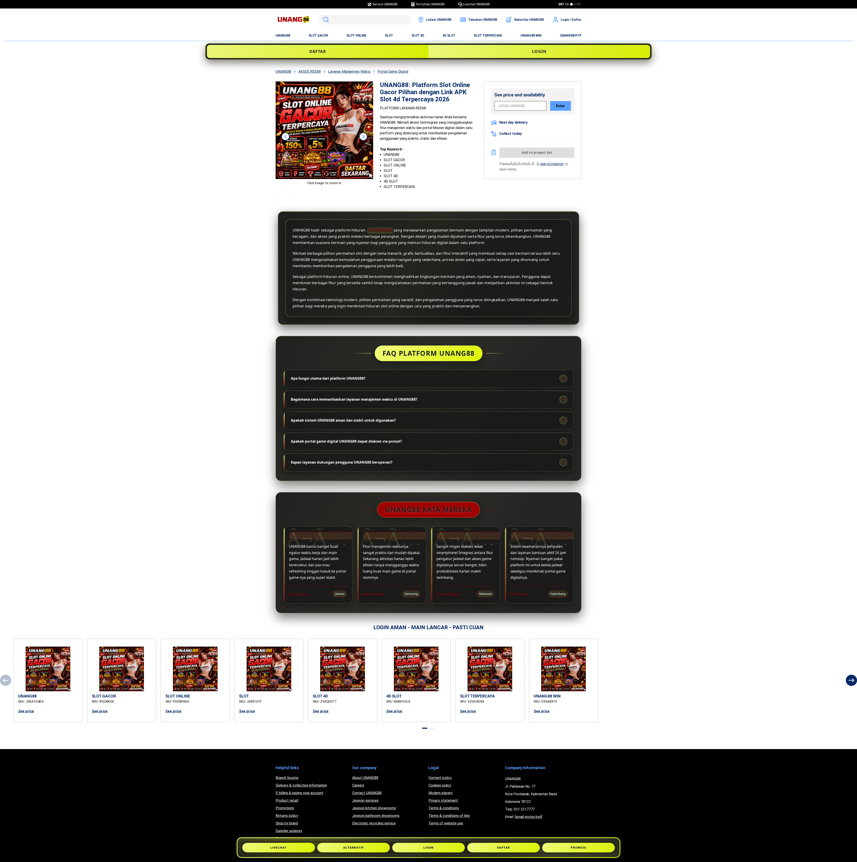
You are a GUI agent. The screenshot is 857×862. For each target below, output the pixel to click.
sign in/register (552, 164)
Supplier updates (289, 831)
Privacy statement (443, 800)
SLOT (389, 35)
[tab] (424, 728)
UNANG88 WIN (530, 35)
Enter (560, 106)
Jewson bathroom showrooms (375, 816)
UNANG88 (283, 35)
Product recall (287, 800)
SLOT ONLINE (356, 35)
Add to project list (537, 152)
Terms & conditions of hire (449, 816)
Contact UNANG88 (367, 793)
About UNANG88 (365, 778)
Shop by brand (287, 823)
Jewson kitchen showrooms (374, 808)
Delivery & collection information (301, 785)
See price (26, 711)
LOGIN (539, 51)
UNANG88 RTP (570, 35)
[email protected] (528, 817)
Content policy (440, 778)
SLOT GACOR (318, 35)
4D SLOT (449, 35)
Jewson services (365, 800)
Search (325, 20)
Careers (358, 785)
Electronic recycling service (374, 823)
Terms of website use (445, 823)
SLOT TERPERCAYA (488, 35)
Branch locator (287, 778)
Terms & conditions (443, 808)
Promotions (285, 808)
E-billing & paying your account (299, 793)
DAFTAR (317, 51)
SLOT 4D (418, 35)
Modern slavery (440, 793)
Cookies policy (439, 785)
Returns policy (287, 816)
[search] (364, 20)
